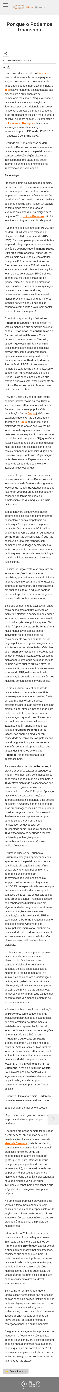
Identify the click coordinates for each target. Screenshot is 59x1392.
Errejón (32, 413)
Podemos (43, 73)
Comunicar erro (16, 1371)
